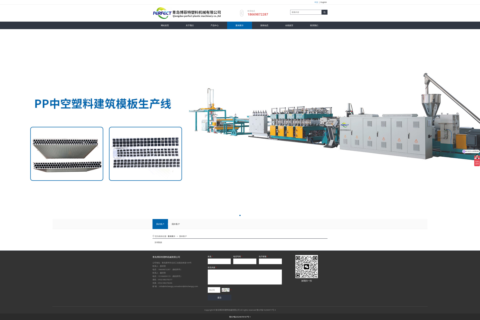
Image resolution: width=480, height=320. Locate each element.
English (323, 2)
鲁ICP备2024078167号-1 (240, 317)
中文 (316, 2)
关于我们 (190, 25)
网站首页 (165, 25)
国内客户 (160, 224)
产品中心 (215, 25)
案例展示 (240, 25)
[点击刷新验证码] (226, 290)
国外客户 (176, 224)
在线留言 (289, 25)
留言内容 (212, 267)
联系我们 (314, 25)
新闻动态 (264, 25)
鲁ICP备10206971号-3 (266, 310)
